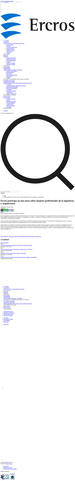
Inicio (5, 195)
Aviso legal (6, 466)
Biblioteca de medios (11, 101)
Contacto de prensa (10, 99)
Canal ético (6, 324)
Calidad (8, 77)
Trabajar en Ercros (10, 50)
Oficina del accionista (17, 83)
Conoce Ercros (9, 44)
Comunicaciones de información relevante (16, 85)
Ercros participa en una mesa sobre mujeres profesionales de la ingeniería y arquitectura (21, 236)
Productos (6, 55)
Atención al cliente (10, 64)
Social (2, 212)
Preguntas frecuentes (8, 319)
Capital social (9, 92)
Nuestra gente (9, 51)
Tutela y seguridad (10, 63)
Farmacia (8, 61)
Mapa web (6, 321)
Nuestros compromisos (11, 71)
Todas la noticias (4, 242)
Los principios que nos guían (17, 43)
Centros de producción (11, 47)
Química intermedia (11, 60)
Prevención (9, 76)
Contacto (8, 52)
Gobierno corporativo (11, 93)
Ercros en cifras (7, 43)
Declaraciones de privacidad (10, 468)
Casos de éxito (9, 104)
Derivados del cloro (11, 59)
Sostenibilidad (7, 67)
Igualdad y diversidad (17, 69)
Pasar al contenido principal (7, 1)
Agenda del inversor (27, 83)
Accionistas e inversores (9, 80)
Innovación (9, 73)
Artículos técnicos (10, 105)
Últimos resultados (8, 83)
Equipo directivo (10, 48)
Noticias (8, 100)
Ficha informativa (10, 103)
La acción (8, 84)
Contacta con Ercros (8, 311)
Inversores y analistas (11, 91)
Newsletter (8, 106)
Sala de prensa (7, 96)
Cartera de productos (11, 58)
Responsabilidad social (11, 75)
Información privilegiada (12, 87)
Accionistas (9, 89)
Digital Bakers (8, 463)
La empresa (6, 40)
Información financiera (11, 88)
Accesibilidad (7, 320)
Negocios (8, 46)
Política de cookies (8, 467)
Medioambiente (10, 72)
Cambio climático (8, 69)
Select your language (5, 113)
